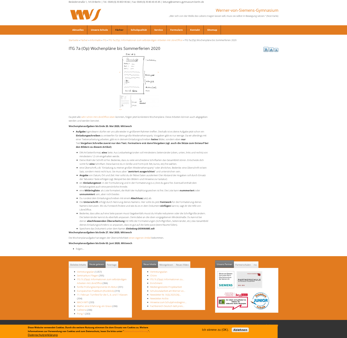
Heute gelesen (96, 264)
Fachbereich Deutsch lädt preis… (167, 306)
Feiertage (112, 264)
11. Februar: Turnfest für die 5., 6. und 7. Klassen (102, 294)
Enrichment (156, 283)
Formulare (176, 29)
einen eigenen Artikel (139, 237)
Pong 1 (80, 313)
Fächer (119, 29)
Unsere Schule (99, 29)
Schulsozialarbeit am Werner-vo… (167, 290)
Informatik (95, 40)
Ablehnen (240, 329)
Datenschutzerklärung (136, 331)
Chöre (153, 275)
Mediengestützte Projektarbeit (166, 287)
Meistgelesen (166, 264)
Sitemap (212, 29)
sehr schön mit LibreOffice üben (98, 117)
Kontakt (195, 29)
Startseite (73, 40)
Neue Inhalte (149, 264)
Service (158, 29)
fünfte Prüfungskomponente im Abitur (97, 287)
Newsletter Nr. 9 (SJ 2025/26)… (165, 294)
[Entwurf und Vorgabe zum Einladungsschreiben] (139, 73)
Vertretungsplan (85, 271)
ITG (104, 40)
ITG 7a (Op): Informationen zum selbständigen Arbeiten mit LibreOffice (145, 40)
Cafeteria (81, 309)
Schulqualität (139, 29)
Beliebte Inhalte (78, 264)
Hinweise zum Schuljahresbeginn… (168, 302)
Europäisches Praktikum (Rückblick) (95, 290)
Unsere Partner (225, 264)
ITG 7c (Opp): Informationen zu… (167, 279)
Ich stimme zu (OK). (215, 329)
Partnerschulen (243, 264)
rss (255, 264)
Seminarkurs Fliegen (87, 275)
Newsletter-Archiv (159, 298)
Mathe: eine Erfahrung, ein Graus (94, 306)
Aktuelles (77, 29)
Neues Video (182, 264)
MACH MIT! (82, 302)
